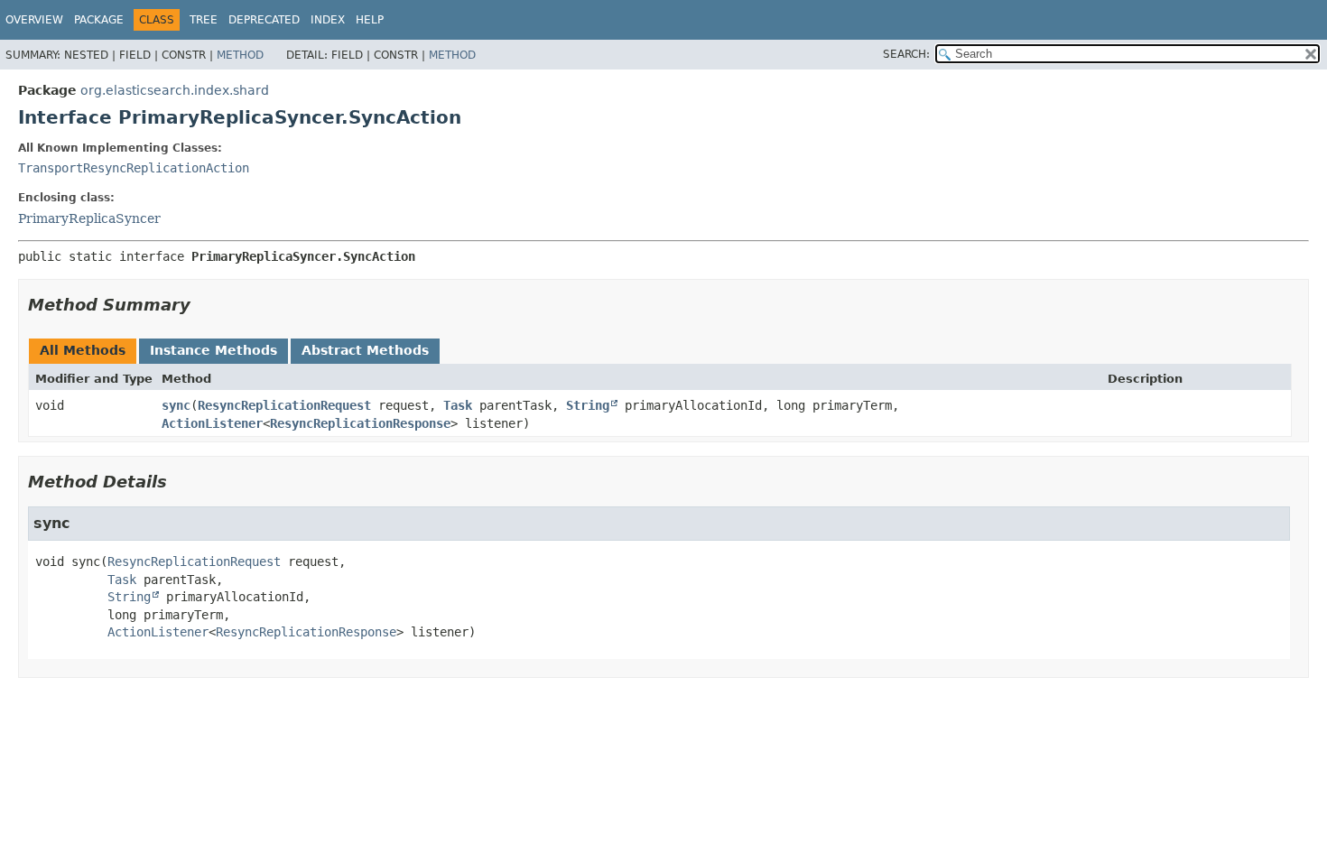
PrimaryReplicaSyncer (89, 218)
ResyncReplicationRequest (284, 405)
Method (240, 55)
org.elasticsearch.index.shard (174, 90)
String (587, 405)
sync (176, 405)
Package (99, 20)
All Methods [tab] (82, 350)
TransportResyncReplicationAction (133, 168)
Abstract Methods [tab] (365, 350)
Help (370, 20)
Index (328, 20)
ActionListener (212, 423)
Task (457, 405)
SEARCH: (906, 54)
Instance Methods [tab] (213, 350)
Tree (204, 20)
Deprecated (264, 20)
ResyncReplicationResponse (360, 423)
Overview (34, 20)
